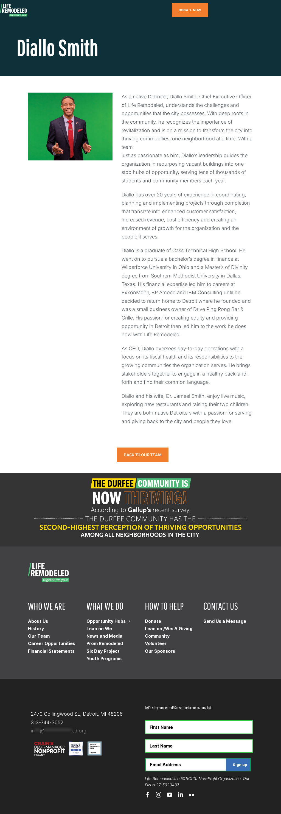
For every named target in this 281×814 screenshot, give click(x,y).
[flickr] (191, 795)
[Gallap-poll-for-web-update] (140, 475)
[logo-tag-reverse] (13, 6)
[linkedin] (180, 795)
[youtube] (169, 795)
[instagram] (158, 795)
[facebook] (147, 795)
